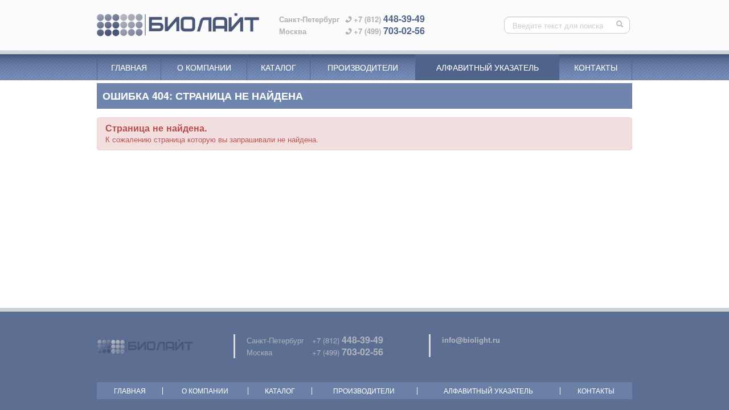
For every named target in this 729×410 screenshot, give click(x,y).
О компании (204, 67)
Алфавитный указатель (487, 67)
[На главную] (178, 25)
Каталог (278, 67)
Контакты (595, 67)
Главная (129, 67)
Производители (362, 67)
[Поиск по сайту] (620, 25)
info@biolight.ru (471, 339)
